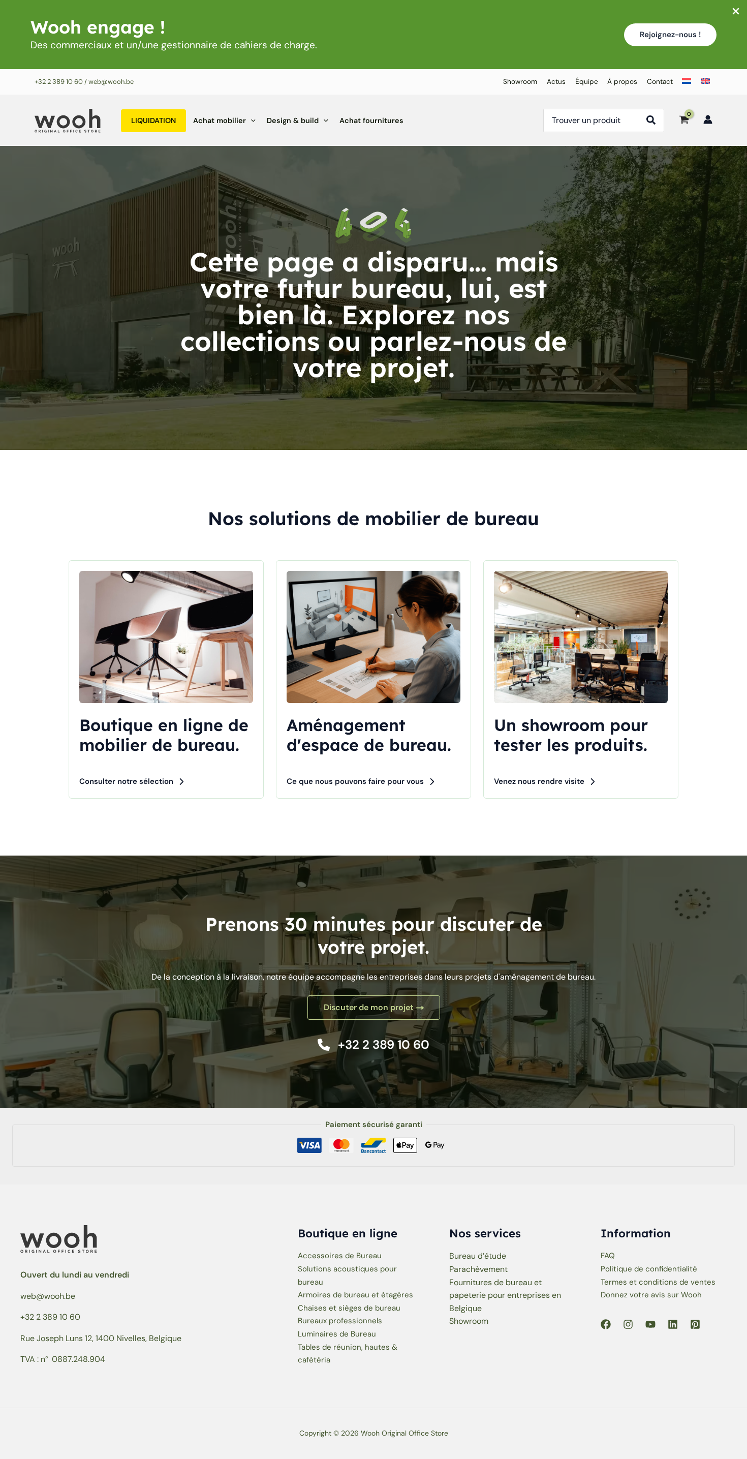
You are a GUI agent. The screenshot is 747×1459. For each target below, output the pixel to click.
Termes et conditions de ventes (658, 1282)
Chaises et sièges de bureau (349, 1308)
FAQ (608, 1256)
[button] (670, 34)
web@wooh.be (47, 1296)
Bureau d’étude (477, 1256)
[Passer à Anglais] (703, 82)
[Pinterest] (695, 1324)
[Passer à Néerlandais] (684, 82)
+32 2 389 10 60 (59, 81)
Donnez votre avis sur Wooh (651, 1295)
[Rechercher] (654, 120)
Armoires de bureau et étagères (355, 1295)
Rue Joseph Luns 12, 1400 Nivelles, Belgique (100, 1338)
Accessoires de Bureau (340, 1256)
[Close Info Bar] (736, 12)
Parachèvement (478, 1269)
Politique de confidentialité (649, 1269)
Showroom (468, 1321)
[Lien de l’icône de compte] (707, 119)
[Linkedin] (673, 1324)
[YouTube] (650, 1324)
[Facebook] (606, 1324)
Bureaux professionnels (340, 1321)
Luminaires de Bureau (337, 1334)
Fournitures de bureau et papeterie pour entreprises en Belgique (505, 1295)
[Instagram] (628, 1324)
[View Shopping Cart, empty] (683, 121)
